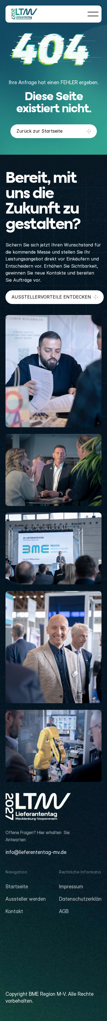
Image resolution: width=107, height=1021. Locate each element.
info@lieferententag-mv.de (35, 852)
